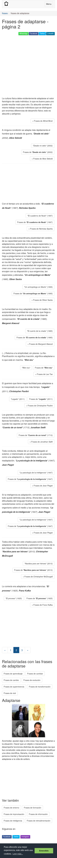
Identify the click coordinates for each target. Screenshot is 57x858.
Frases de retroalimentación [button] (38, 820)
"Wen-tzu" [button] (26, 367)
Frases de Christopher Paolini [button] (40, 405)
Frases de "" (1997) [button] (35, 222)
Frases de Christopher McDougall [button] (38, 576)
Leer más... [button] (18, 854)
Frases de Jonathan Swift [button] (42, 441)
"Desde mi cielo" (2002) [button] (43, 145)
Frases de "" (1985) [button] (35, 337)
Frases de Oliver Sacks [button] (43, 300)
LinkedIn (50, 33)
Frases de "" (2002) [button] (38, 152)
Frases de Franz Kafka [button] (43, 605)
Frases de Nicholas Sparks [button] (41, 228)
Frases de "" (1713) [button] (36, 435)
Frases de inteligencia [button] (13, 820)
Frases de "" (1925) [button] (40, 598)
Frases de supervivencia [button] (14, 686)
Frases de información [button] (38, 814)
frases (5, 13)
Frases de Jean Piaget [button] (43, 485)
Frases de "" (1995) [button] (33, 293)
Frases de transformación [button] (40, 686)
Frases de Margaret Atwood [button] (41, 344)
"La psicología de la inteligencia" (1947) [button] (36, 472)
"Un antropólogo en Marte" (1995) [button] (38, 287)
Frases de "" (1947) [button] (30, 479)
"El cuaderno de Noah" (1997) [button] (40, 215)
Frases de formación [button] (32, 807)
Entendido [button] (44, 851)
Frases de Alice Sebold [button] (43, 158)
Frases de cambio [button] (11, 680)
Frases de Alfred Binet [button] (43, 121)
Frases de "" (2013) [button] (33, 570)
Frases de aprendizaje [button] (13, 673)
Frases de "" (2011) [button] (41, 399)
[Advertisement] (28, 66)
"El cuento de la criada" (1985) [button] (40, 331)
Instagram (25, 836)
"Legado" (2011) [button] (18, 399)
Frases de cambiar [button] (35, 673)
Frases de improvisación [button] (14, 814)
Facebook (33, 33)
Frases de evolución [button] (31, 680)
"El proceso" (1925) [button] (14, 598)
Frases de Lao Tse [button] (45, 374)
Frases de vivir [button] (10, 693)
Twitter (42, 33)
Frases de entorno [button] (11, 807)
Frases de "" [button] (44, 367)
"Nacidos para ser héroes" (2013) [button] (39, 563)
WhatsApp (23, 33)
